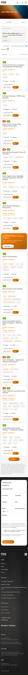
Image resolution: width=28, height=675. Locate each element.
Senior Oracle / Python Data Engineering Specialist (11, 125)
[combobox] (6, 54)
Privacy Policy (4, 606)
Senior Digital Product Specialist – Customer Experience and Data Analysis (13, 177)
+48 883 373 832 (6, 483)
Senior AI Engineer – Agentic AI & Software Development (13, 360)
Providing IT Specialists (7, 581)
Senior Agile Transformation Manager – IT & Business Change (12, 429)
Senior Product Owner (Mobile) (12, 289)
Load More (13, 459)
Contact (3, 572)
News (2, 566)
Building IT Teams (5, 584)
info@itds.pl (5, 485)
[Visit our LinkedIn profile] (22, 2)
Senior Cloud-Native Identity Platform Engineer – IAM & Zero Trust (12, 322)
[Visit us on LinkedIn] (26, 554)
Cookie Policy (4, 609)
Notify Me (5, 40)
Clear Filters (23, 22)
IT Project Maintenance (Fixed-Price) (10, 592)
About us (3, 563)
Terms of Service (5, 612)
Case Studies (4, 569)
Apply (14, 87)
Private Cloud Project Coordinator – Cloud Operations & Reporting (13, 66)
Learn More (7, 246)
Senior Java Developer (9, 256)
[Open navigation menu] (26, 3)
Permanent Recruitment (7, 595)
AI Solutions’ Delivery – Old (8, 598)
